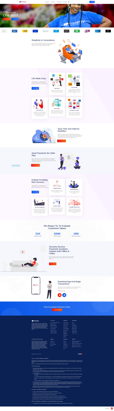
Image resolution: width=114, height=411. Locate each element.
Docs (73, 322)
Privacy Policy (52, 342)
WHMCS (65, 331)
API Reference (74, 325)
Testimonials (65, 344)
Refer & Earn (66, 345)
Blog (64, 348)
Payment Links (65, 322)
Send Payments (62, 140)
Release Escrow (74, 328)
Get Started (36, 88)
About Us (64, 341)
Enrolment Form (16, 165)
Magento (64, 336)
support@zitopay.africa (78, 343)
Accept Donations (66, 328)
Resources (65, 342)
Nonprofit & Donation (53, 325)
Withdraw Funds (74, 331)
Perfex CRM (66, 335)
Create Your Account (57, 309)
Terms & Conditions (53, 344)
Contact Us (52, 345)
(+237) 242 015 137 (77, 345)
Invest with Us (65, 347)
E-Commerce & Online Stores (54, 322)
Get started (53, 263)
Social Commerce (53, 328)
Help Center (52, 341)
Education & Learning (53, 331)
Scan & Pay (66, 325)
